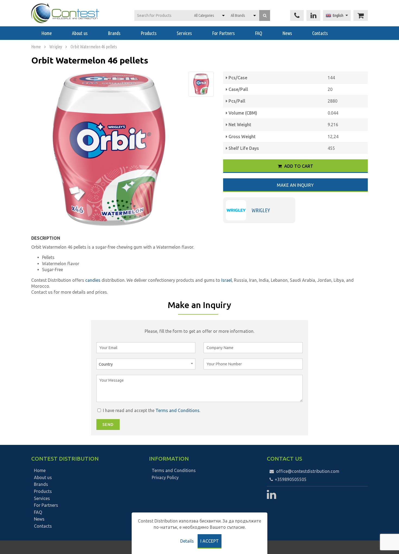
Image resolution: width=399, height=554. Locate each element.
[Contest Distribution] (65, 13)
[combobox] (145, 364)
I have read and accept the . (151, 410)
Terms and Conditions (177, 410)
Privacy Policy (165, 477)
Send (108, 424)
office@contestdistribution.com (307, 471)
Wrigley (55, 46)
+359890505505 (290, 479)
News (287, 33)
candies (93, 280)
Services (184, 33)
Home (46, 33)
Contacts (320, 33)
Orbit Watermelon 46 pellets (94, 46)
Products (149, 33)
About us (80, 33)
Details (187, 541)
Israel (226, 280)
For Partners (223, 33)
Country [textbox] (106, 364)
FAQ (258, 33)
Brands (114, 33)
